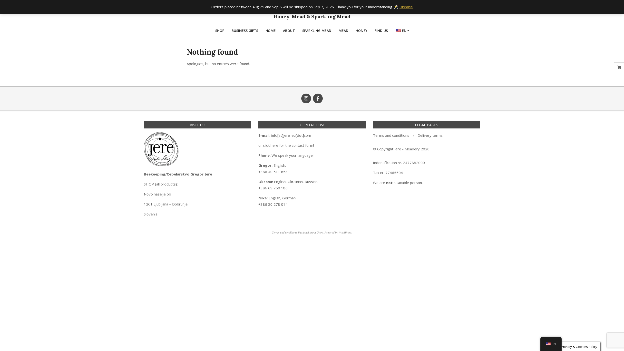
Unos (320, 232)
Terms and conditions (284, 232)
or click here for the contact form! (286, 145)
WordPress (345, 232)
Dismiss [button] (406, 6)
